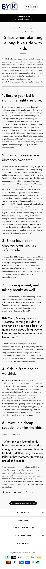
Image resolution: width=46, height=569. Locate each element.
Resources (23, 520)
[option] (23, 18)
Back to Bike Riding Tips (24, 503)
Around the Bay (18, 32)
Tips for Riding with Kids (32, 212)
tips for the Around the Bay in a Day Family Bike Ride (22, 383)
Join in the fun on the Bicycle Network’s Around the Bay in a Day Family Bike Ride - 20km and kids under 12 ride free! (22, 484)
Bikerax (15, 124)
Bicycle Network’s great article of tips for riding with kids (22, 83)
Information (23, 512)
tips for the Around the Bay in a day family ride (20, 346)
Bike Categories (23, 536)
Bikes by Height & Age (23, 528)
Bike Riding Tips (25, 28)
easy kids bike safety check (12, 268)
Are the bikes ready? (10, 277)
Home (15, 28)
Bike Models (23, 543)
